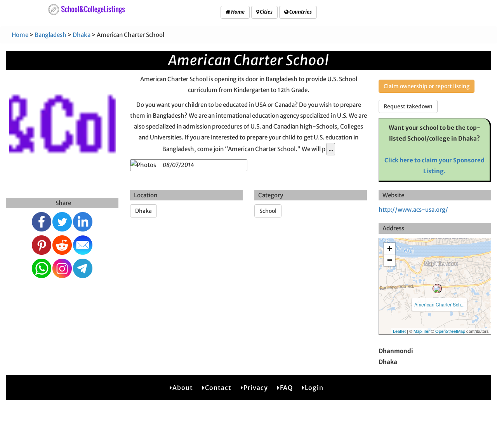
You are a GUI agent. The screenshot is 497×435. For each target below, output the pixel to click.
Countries (300, 12)
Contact (218, 388)
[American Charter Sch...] (437, 288)
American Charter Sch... (439, 304)
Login (314, 388)
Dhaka (81, 34)
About (182, 388)
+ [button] (389, 248)
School (267, 210)
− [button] (389, 260)
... (330, 149)
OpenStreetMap (450, 331)
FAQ (286, 388)
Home (237, 12)
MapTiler (422, 331)
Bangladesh (50, 34)
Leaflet (399, 331)
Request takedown (408, 106)
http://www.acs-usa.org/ (413, 209)
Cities (266, 12)
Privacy (255, 388)
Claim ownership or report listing (426, 86)
